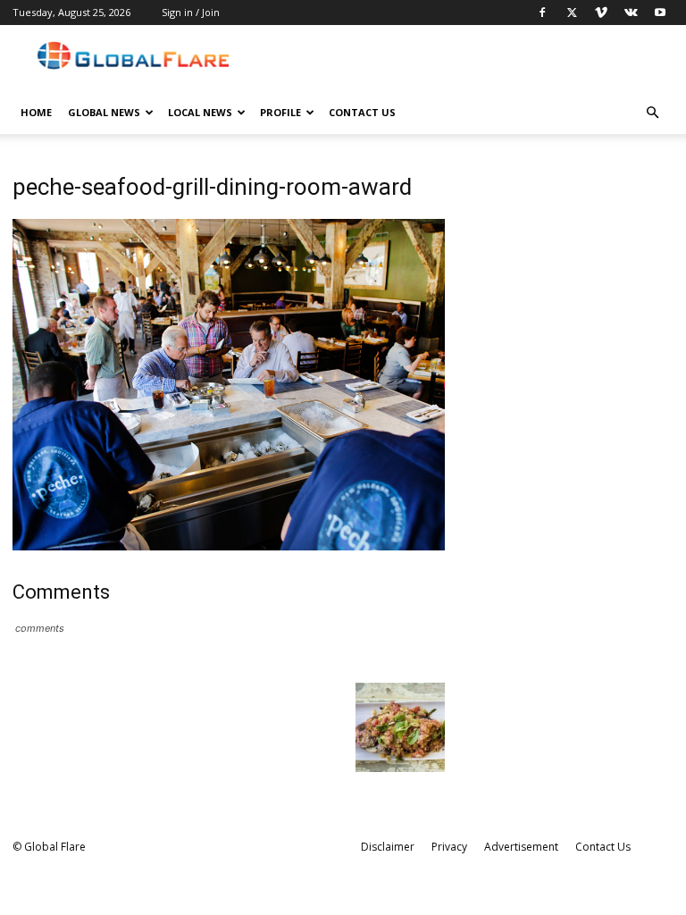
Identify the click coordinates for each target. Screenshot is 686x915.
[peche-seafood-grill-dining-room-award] (229, 545)
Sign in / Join (191, 12)
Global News (104, 112)
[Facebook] (542, 12)
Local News (200, 112)
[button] (652, 113)
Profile (280, 112)
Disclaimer (387, 846)
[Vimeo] (601, 12)
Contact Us (362, 112)
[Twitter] (571, 12)
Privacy (449, 846)
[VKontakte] (630, 12)
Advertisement (521, 846)
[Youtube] (660, 12)
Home (36, 112)
